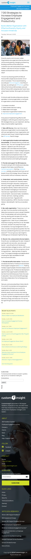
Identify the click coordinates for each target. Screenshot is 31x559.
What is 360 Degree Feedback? (11, 515)
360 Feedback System (8, 422)
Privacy (4, 495)
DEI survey (7, 136)
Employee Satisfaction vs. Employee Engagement (12, 532)
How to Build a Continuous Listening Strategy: (14, 347)
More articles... (6, 546)
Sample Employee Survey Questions (12, 539)
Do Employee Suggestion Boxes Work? (12, 341)
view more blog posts (7, 363)
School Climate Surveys (9, 542)
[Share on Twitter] (1, 388)
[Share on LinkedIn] (1, 37)
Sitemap (4, 503)
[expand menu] (28, 2)
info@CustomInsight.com (9, 466)
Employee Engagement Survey (11, 424)
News (3, 433)
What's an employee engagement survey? (14, 528)
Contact (4, 506)
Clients (4, 430)
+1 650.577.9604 (6, 461)
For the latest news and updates (11, 474)
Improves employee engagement (12, 114)
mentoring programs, (7, 169)
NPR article (19, 85)
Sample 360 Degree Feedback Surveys (13, 521)
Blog (3, 435)
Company (4, 427)
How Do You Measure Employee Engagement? (14, 328)
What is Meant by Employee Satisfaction (13, 315)
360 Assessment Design (9, 518)
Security (4, 498)
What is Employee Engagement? (11, 524)
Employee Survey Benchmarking (11, 536)
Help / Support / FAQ (8, 438)
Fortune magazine (14, 83)
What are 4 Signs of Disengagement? (12, 359)
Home (3, 492)
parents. (21, 265)
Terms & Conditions (7, 501)
